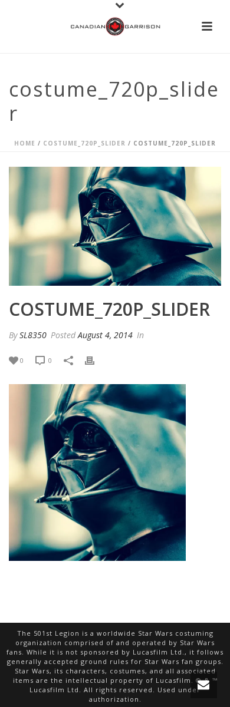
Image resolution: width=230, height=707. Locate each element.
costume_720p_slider (84, 143)
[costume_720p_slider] (115, 226)
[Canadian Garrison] (115, 26)
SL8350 (33, 335)
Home (24, 143)
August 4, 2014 (105, 335)
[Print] (95, 360)
